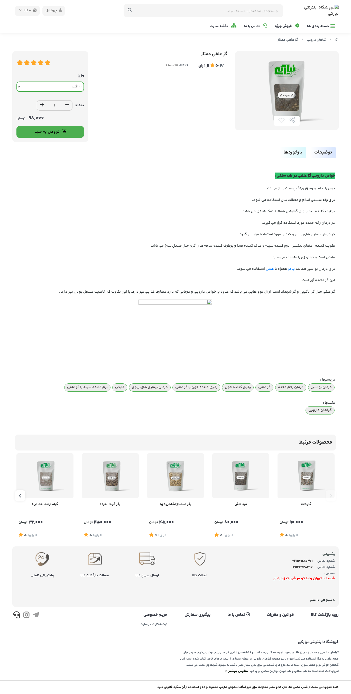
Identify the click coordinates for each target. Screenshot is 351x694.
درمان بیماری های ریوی (150, 387)
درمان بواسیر (321, 387)
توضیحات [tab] (323, 152)
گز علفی (264, 387)
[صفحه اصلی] (337, 40)
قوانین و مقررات (280, 615)
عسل (270, 269)
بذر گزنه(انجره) (110, 504)
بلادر (291, 269)
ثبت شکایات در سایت (154, 624)
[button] (331, 495)
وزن (81, 75)
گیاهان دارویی (316, 40)
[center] (130, 11)
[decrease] (67, 105)
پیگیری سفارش (197, 615)
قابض (119, 387)
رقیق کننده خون (238, 387)
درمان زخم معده (290, 387)
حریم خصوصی (155, 615)
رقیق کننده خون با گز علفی (196, 387)
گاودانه (306, 504)
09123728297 (302, 567)
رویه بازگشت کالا (325, 615)
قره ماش (241, 504)
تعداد (79, 105)
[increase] (42, 105)
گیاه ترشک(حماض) (45, 504)
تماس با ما (252, 26)
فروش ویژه (284, 26)
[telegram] (36, 616)
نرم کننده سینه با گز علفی (87, 387)
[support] (16, 616)
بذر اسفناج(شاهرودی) (175, 504)
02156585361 (302, 561)
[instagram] (26, 616)
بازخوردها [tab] (292, 152)
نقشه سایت (219, 26)
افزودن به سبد (48, 132)
